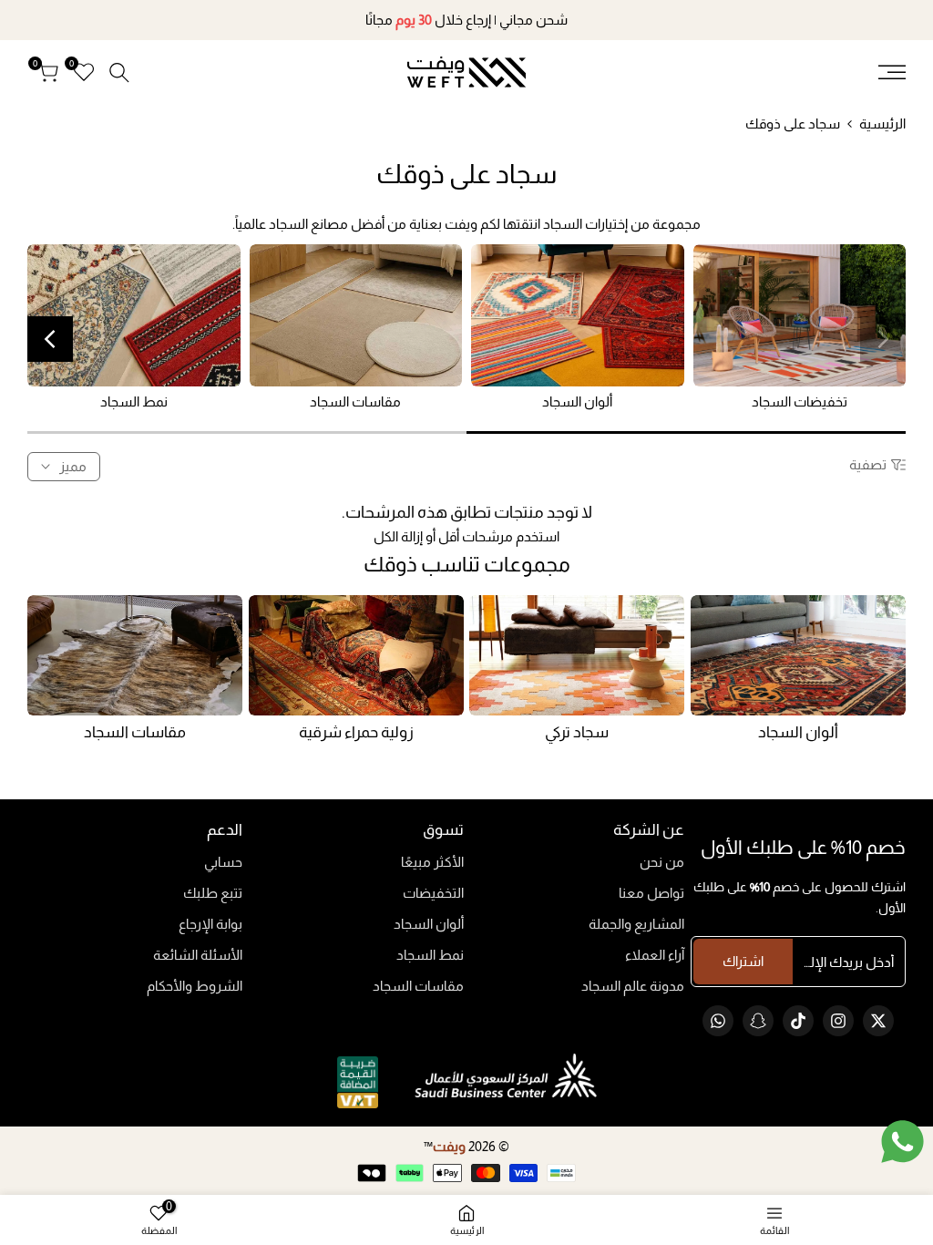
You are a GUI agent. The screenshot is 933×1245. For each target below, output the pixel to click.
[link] (800, 315)
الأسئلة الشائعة (197, 954)
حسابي (223, 861)
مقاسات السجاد (418, 985)
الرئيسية (882, 123)
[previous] (883, 339)
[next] (50, 339)
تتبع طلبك (212, 892)
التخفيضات (433, 892)
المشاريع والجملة (636, 923)
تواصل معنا (651, 892)
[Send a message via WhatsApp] (902, 1141)
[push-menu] (892, 72)
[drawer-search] (119, 72)
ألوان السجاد (429, 923)
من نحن (662, 861)
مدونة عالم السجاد (632, 985)
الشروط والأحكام (194, 985)
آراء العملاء (654, 954)
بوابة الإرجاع (210, 923)
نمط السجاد (430, 954)
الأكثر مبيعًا (432, 861)
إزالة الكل (398, 536)
